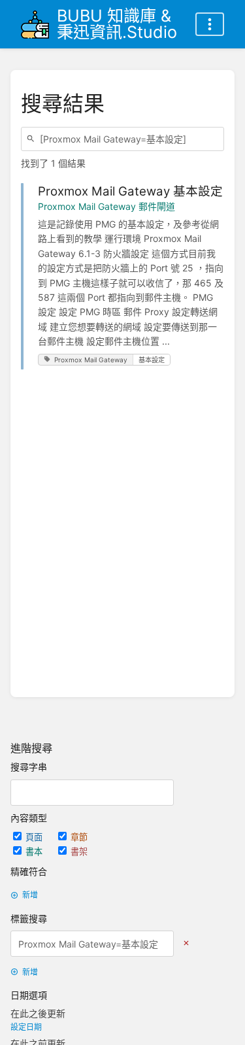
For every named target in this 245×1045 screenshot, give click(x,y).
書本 (35, 851)
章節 (79, 837)
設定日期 (26, 1027)
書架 (79, 851)
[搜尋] (32, 139)
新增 (30, 895)
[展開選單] (209, 24)
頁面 (35, 837)
